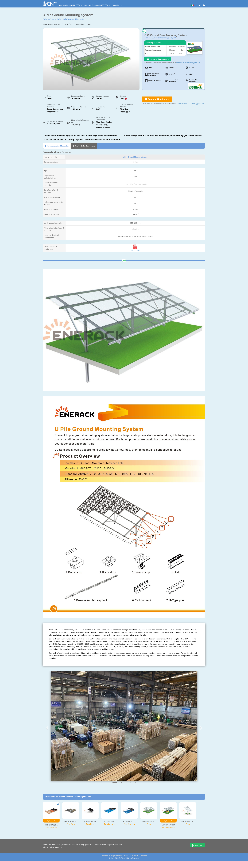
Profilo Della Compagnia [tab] (85, 146)
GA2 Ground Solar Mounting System (165, 35)
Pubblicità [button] (116, 5)
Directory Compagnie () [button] (96, 5)
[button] (193, 5)
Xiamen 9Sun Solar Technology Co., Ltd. (160, 38)
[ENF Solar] (50, 3)
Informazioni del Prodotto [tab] (58, 146)
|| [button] (199, 5)
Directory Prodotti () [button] (69, 5)
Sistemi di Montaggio (52, 24)
